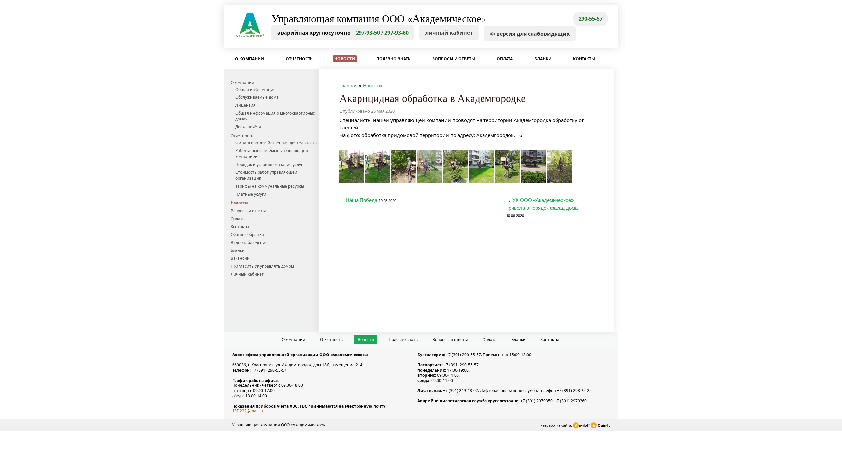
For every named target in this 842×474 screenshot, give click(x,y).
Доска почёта (248, 127)
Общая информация (255, 89)
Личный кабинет (247, 274)
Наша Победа (361, 200)
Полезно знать (393, 59)
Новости (344, 59)
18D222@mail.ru (247, 411)
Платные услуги (250, 194)
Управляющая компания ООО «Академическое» (378, 18)
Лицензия (245, 105)
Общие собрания (247, 234)
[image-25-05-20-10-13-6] (507, 166)
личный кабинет (449, 32)
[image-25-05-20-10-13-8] (559, 166)
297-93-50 (368, 32)
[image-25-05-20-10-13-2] (403, 166)
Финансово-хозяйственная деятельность (276, 142)
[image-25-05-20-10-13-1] (377, 166)
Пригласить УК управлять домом (262, 266)
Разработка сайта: (575, 425)
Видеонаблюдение (249, 242)
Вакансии (240, 258)
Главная (348, 85)
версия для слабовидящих (532, 33)
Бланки (543, 59)
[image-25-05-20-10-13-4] (455, 166)
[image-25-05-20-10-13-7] (533, 166)
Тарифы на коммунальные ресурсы (269, 186)
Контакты (584, 59)
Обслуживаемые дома (257, 97)
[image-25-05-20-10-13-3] (429, 166)
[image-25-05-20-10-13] (351, 166)
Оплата (505, 59)
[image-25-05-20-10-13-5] (481, 166)
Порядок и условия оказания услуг (269, 164)
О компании (249, 59)
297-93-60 (396, 32)
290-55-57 (591, 18)
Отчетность (299, 59)
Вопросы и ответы (453, 59)
